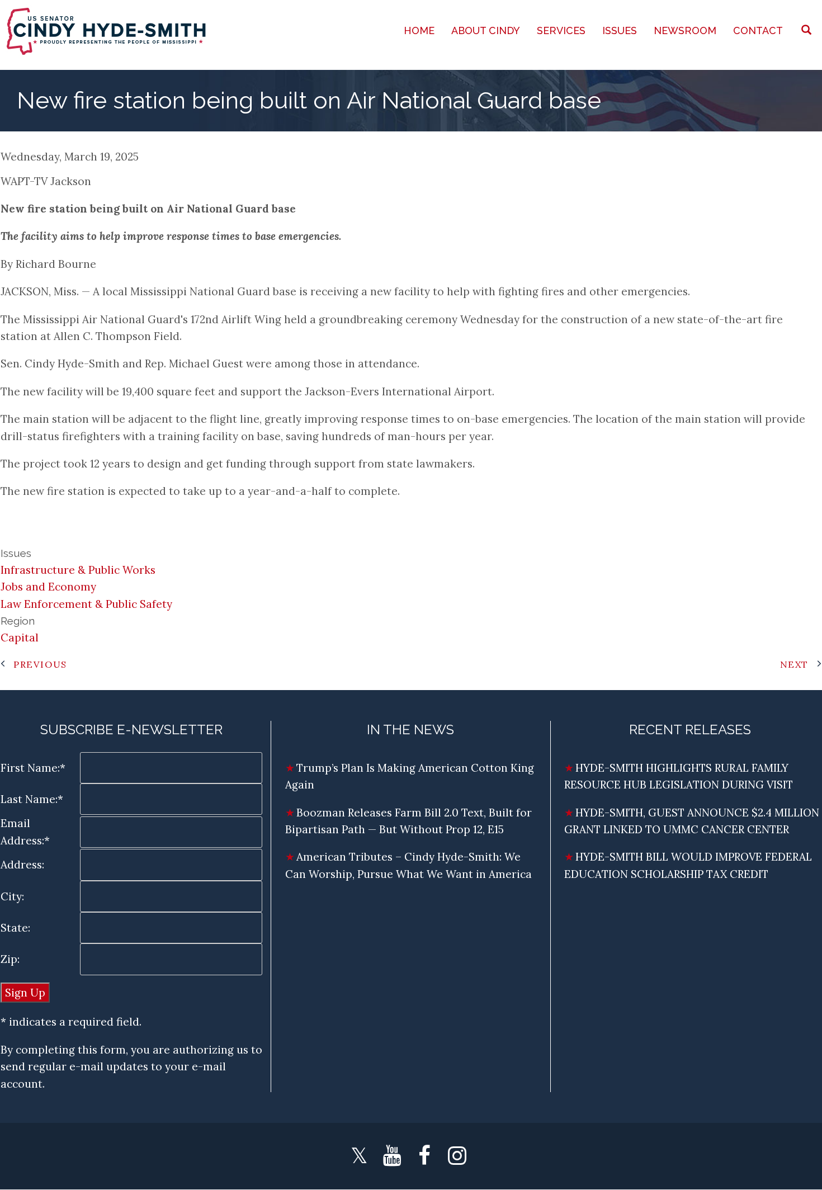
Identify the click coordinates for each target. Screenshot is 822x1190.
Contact (758, 30)
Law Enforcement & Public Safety (86, 604)
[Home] (107, 31)
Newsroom (685, 30)
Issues (619, 30)
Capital (20, 637)
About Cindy (485, 30)
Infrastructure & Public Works (78, 570)
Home (419, 30)
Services (561, 30)
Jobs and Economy (48, 586)
